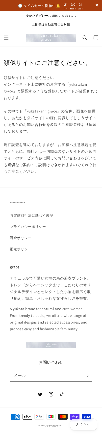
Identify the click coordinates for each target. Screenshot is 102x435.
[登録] (86, 375)
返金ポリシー (21, 238)
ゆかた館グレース (55, 425)
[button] (6, 37)
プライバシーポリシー (28, 226)
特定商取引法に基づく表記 (31, 215)
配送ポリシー (21, 249)
